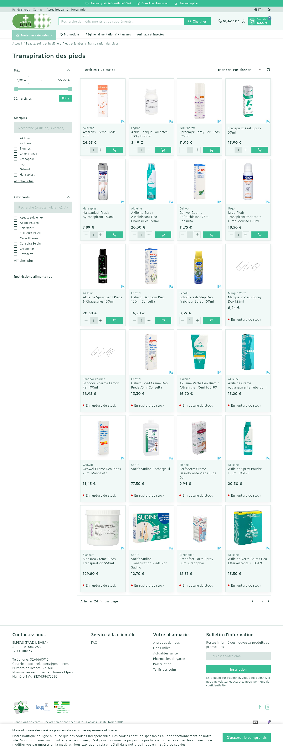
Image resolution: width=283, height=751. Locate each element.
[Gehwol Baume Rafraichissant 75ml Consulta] (199, 181)
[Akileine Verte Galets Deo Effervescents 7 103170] (248, 527)
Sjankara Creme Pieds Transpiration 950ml (99, 560)
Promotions (72, 34)
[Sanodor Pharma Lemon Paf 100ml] (102, 352)
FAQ (94, 642)
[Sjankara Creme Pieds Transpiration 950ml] (102, 527)
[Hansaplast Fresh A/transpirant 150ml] (102, 181)
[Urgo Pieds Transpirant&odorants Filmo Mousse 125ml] (248, 181)
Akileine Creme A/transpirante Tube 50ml (247, 385)
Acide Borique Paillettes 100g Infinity (149, 134)
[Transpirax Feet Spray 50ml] (248, 101)
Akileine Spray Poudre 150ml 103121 (245, 470)
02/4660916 (39, 659)
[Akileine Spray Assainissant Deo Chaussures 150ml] (151, 181)
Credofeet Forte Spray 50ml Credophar (196, 560)
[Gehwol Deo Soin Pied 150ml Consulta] (151, 266)
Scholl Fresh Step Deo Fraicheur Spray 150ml (196, 299)
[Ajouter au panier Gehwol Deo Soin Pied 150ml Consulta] (163, 320)
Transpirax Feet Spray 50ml (244, 130)
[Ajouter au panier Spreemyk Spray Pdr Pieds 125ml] (211, 150)
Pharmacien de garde (169, 658)
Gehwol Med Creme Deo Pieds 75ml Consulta (149, 385)
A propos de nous (166, 642)
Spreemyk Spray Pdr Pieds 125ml (199, 134)
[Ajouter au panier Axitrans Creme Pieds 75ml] (114, 150)
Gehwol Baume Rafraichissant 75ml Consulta (194, 216)
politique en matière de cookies (161, 744)
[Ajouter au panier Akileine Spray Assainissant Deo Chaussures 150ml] (163, 234)
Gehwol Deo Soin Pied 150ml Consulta (148, 299)
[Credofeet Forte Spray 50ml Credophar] (199, 527)
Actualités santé (57, 9)
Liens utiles (161, 648)
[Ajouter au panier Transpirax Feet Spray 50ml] (259, 150)
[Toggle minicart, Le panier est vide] (252, 21)
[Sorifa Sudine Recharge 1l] (151, 437)
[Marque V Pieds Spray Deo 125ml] (248, 266)
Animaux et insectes (150, 34)
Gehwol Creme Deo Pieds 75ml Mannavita (102, 470)
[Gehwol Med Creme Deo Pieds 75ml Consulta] (151, 352)
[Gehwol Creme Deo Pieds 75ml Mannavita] (102, 437)
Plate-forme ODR (111, 722)
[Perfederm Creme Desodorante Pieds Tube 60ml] (199, 437)
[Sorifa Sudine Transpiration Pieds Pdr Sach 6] (151, 527)
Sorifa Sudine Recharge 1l (150, 468)
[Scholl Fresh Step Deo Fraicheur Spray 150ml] (199, 266)
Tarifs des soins (165, 669)
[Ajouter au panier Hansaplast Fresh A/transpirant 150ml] (114, 234)
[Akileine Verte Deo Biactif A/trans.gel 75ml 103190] (199, 352)
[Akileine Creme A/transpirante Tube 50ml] (248, 352)
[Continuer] (268, 600)
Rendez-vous (21, 9)
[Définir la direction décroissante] (268, 69)
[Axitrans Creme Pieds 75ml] (102, 101)
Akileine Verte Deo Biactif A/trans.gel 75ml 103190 (199, 385)
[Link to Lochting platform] (269, 722)
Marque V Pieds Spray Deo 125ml (245, 299)
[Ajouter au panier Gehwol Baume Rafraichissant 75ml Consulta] (211, 234)
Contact (38, 9)
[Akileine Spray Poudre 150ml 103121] (248, 437)
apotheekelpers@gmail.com (48, 663)
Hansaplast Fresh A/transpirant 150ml (98, 214)
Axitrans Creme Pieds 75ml (99, 134)
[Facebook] (260, 707)
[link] (253, 600)
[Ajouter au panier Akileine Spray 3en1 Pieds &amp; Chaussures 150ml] (114, 320)
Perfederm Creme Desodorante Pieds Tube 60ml (197, 472)
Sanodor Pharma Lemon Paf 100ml (101, 385)
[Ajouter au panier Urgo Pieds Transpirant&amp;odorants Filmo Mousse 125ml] (259, 234)
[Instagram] (268, 707)
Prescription (79, 9)
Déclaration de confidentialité (63, 722)
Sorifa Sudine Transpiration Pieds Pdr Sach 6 (149, 562)
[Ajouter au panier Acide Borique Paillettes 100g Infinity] (163, 150)
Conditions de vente (26, 722)
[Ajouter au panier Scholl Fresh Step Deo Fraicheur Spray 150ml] (211, 320)
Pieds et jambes (73, 43)
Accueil (17, 43)
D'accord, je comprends (247, 737)
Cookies (91, 722)
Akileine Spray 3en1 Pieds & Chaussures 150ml (102, 299)
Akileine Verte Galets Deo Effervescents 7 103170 (247, 560)
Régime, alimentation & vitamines (108, 34)
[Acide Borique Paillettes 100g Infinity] (151, 101)
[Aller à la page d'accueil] (31, 21)
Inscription (238, 669)
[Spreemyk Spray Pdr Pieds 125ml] (199, 101)
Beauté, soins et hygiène (42, 43)
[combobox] (121, 21)
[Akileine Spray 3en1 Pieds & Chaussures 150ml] (102, 266)
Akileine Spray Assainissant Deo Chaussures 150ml (145, 216)
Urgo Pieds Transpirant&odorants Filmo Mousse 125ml (244, 216)
